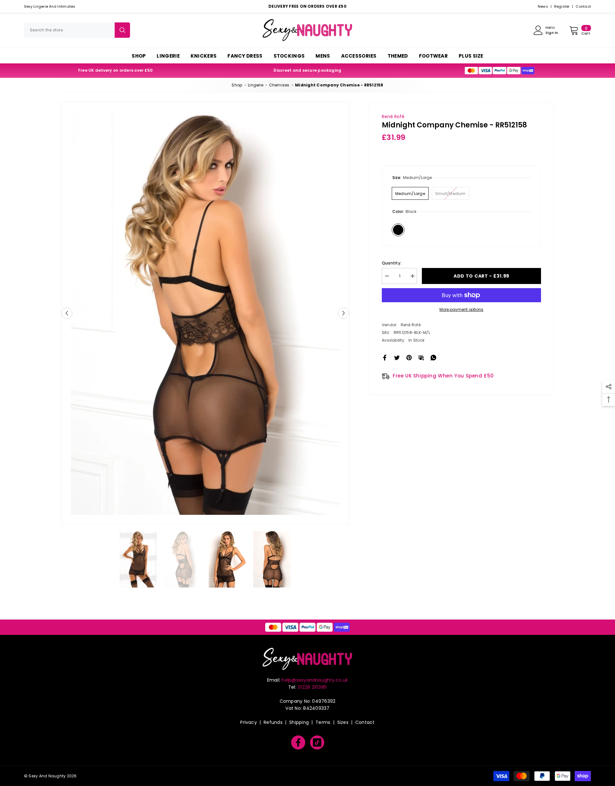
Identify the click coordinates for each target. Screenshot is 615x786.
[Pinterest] (409, 357)
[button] (66, 313)
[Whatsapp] (433, 357)
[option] (205, 313)
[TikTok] (317, 742)
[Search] (77, 30)
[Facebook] (385, 357)
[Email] (421, 357)
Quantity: (391, 263)
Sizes (342, 722)
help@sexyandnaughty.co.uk (315, 680)
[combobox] (69, 30)
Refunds (273, 722)
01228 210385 (312, 687)
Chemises (279, 85)
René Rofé (393, 116)
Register (562, 6)
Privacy (248, 722)
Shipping (299, 722)
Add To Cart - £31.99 (481, 276)
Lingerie (255, 85)
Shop (237, 85)
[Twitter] (397, 357)
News (543, 6)
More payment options (461, 309)
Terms (323, 722)
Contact (583, 6)
